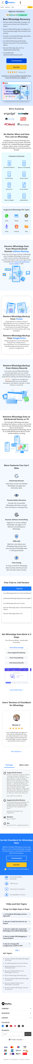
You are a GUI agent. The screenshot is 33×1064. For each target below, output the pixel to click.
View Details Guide (16, 690)
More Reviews (16, 751)
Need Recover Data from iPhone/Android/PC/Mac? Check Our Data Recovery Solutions (16, 77)
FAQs (12, 7)
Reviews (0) (22, 72)
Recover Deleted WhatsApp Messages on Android (17, 979)
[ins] (15, 1026)
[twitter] (7, 1026)
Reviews (7, 7)
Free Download (16, 61)
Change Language (17, 1039)
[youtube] (11, 1026)
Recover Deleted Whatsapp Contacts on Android (16, 988)
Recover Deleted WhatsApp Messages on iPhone (17, 959)
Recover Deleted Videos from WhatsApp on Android (14, 984)
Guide (2, 7)
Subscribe (28, 1034)
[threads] (19, 1026)
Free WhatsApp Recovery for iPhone (16, 963)
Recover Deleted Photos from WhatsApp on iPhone (14, 971)
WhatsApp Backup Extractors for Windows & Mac (15, 967)
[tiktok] (23, 1026)
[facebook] (3, 1026)
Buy (30, 7)
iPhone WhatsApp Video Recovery (15, 975)
